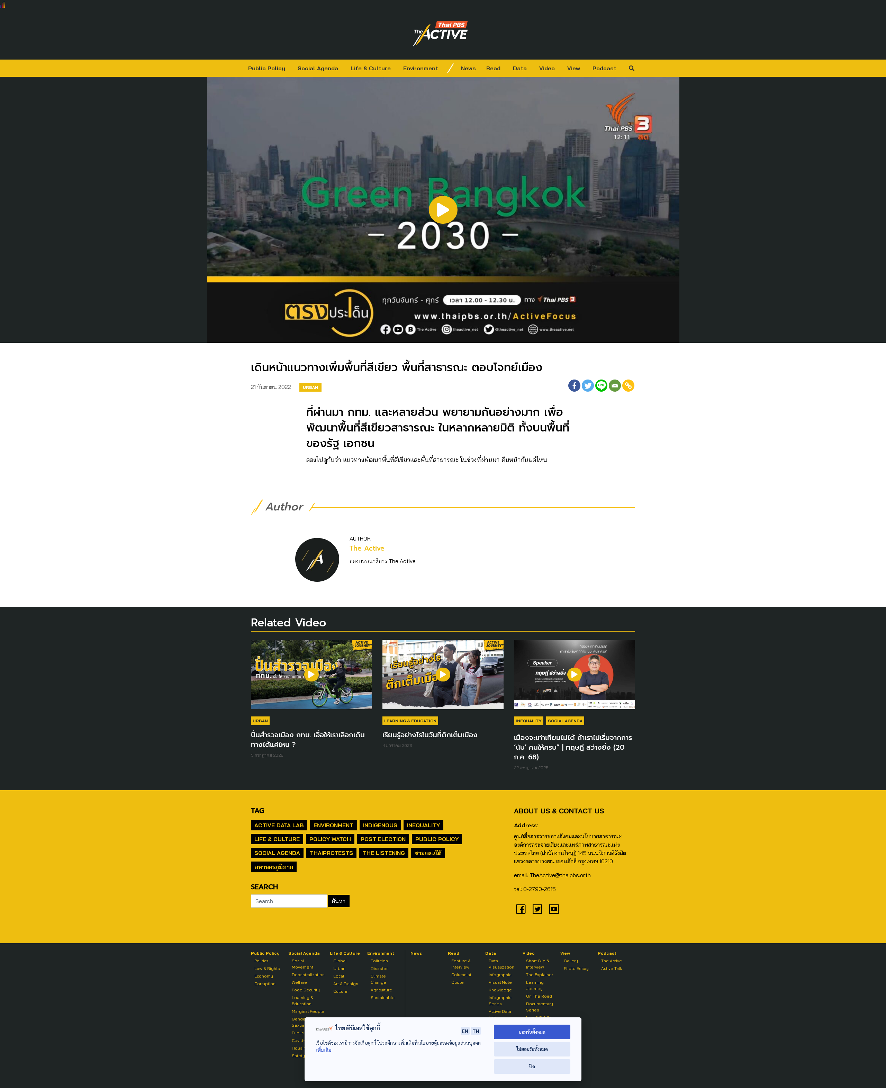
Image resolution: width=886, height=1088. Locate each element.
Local (338, 976)
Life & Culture (371, 68)
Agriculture (381, 989)
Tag (257, 810)
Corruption (264, 983)
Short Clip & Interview (537, 964)
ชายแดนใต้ (428, 852)
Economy (263, 976)
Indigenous (380, 825)
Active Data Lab (279, 825)
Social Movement (302, 964)
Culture (340, 991)
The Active (367, 548)
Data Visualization (501, 964)
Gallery (571, 960)
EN (465, 1031)
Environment (420, 68)
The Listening (384, 852)
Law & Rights (267, 968)
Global (339, 960)
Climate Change (378, 979)
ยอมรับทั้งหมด (532, 1032)
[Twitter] (588, 386)
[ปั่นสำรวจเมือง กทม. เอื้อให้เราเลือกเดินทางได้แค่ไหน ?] (311, 678)
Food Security (306, 989)
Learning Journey (535, 985)
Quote (457, 982)
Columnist (461, 974)
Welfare (299, 982)
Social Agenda (318, 68)
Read (493, 68)
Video (547, 68)
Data (520, 68)
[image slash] (450, 68)
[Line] (601, 386)
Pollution (379, 960)
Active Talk (611, 968)
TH (475, 1031)
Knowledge (500, 989)
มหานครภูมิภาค (273, 866)
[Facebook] (574, 386)
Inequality (529, 720)
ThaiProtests (331, 852)
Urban (310, 387)
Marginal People (308, 1011)
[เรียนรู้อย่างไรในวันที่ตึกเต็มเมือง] (443, 678)
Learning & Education (410, 720)
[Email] (615, 386)
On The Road (539, 996)
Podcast (604, 68)
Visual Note (500, 982)
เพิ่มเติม (323, 1050)
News (468, 68)
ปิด (532, 1066)
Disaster (379, 968)
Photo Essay (576, 968)
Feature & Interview (461, 964)
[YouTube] (554, 909)
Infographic (500, 974)
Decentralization (308, 974)
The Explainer (539, 974)
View (573, 68)
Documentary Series (539, 1007)
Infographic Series (500, 1000)
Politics (261, 960)
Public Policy (266, 68)
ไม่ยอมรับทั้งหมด (532, 1049)
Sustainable (383, 997)
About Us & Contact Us (559, 810)
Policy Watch (330, 839)
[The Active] (440, 34)
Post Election (383, 839)
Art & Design (345, 983)
